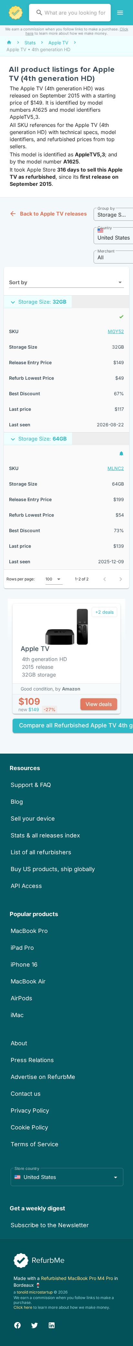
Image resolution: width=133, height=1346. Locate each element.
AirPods (21, 998)
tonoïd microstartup (35, 1292)
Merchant (106, 251)
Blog (17, 801)
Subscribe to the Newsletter (50, 1225)
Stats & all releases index (45, 835)
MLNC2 (115, 468)
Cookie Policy (29, 1127)
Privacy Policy (30, 1110)
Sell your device (33, 818)
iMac (17, 1015)
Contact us (26, 1093)
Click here (23, 1307)
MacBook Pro (29, 930)
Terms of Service (34, 1144)
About (19, 1043)
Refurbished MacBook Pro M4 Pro (77, 1278)
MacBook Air (28, 981)
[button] (66, 282)
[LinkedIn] (52, 1324)
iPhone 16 (24, 964)
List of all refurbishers (41, 852)
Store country (27, 1168)
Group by (106, 208)
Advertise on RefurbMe (43, 1076)
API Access (26, 885)
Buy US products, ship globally (53, 869)
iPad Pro (22, 947)
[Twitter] (34, 1324)
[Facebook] (17, 1324)
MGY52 (116, 331)
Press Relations (32, 1060)
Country (104, 227)
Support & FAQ (31, 784)
